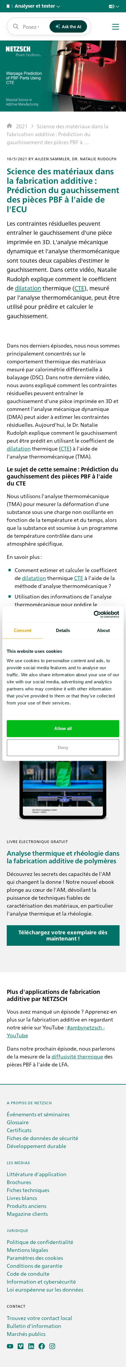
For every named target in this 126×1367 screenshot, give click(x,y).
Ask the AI (71, 26)
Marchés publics (26, 1333)
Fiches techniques (28, 1190)
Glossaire (18, 1122)
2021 (22, 126)
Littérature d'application (37, 1174)
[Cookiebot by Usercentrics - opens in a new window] (93, 614)
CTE (79, 287)
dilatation (28, 288)
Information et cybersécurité (41, 1281)
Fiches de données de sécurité (42, 1138)
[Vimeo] (20, 1346)
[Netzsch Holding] (9, 6)
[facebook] (41, 1346)
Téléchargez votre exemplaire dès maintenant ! (63, 935)
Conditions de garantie (34, 1265)
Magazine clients (27, 1213)
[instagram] (52, 1346)
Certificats (19, 1130)
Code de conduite (28, 1273)
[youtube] (10, 1346)
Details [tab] (63, 630)
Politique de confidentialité (40, 1241)
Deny (63, 747)
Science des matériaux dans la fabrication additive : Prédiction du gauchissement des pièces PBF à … (57, 134)
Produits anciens (26, 1205)
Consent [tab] (22, 630)
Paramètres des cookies (35, 1257)
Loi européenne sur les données (45, 1289)
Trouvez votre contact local (39, 1318)
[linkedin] (31, 1346)
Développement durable (36, 1145)
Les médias (18, 1162)
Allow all (63, 728)
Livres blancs (22, 1197)
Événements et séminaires (38, 1114)
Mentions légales (27, 1249)
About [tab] (103, 630)
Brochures (19, 1182)
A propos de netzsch (29, 1102)
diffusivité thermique (77, 1056)
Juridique (17, 1230)
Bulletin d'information (34, 1325)
